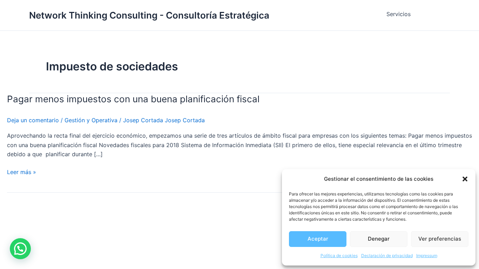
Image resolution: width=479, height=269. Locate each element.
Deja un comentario (33, 120)
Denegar (379, 238)
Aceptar (318, 238)
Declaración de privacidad (387, 255)
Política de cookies (339, 255)
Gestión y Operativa (91, 120)
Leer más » (21, 171)
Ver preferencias (439, 238)
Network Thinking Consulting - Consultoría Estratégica (149, 15)
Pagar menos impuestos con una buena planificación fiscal (133, 99)
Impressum (426, 255)
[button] (464, 178)
